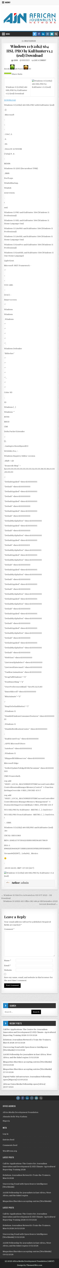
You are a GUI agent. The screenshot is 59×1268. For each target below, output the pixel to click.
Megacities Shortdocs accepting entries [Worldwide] (27, 1062)
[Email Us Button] (36, 1098)
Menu (7, 2)
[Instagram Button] (32, 1098)
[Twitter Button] (18, 1098)
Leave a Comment (40, 60)
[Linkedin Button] (27, 1098)
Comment (9, 929)
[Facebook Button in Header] (39, 34)
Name (7, 960)
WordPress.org (10, 1151)
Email (7, 965)
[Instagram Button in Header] (48, 34)
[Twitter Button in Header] (35, 34)
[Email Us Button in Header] (52, 34)
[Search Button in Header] (56, 34)
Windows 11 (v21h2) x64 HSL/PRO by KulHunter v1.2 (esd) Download (29, 51)
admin (15, 60)
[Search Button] (41, 1098)
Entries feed (8, 1140)
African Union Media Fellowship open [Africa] (24, 1084)
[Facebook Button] (22, 1098)
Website (8, 970)
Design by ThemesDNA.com (29, 1265)
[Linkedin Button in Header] (43, 34)
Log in (5, 1134)
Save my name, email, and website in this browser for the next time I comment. (28, 978)
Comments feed (10, 1145)
